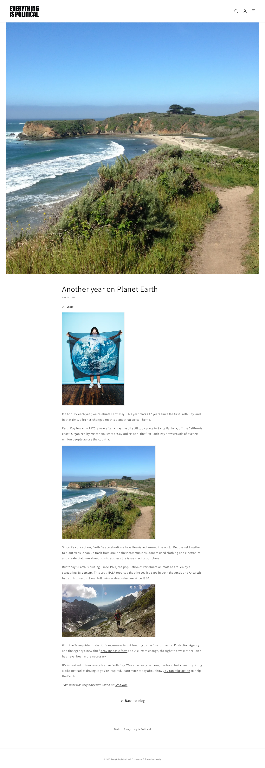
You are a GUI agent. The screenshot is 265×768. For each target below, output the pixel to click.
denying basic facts (113, 651)
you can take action (176, 671)
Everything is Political (121, 759)
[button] (236, 11)
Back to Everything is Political (132, 729)
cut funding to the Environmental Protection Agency (163, 645)
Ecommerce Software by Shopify (146, 759)
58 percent (85, 573)
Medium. (121, 685)
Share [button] (70, 306)
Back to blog (135, 700)
